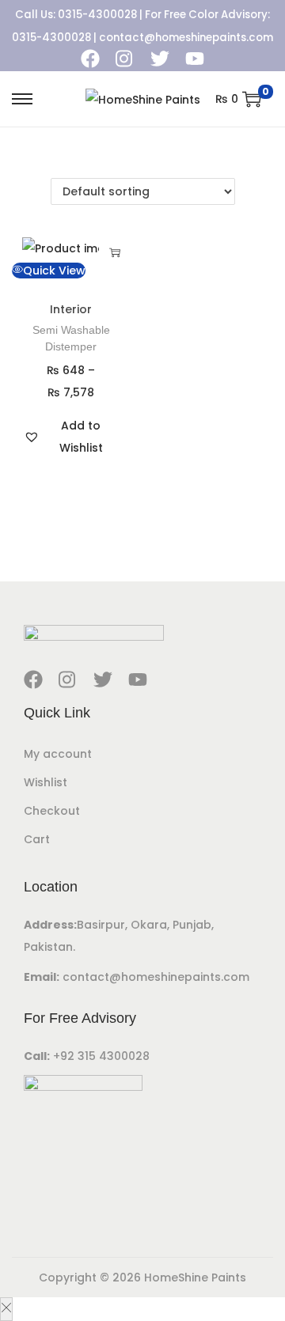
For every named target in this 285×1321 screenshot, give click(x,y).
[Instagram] (125, 58)
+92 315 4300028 (101, 1056)
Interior (71, 309)
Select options (115, 252)
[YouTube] (194, 58)
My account (58, 754)
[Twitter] (159, 58)
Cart (37, 839)
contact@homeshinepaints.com (186, 37)
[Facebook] (90, 58)
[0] (251, 98)
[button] (71, 436)
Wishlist (45, 782)
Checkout (52, 811)
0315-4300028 (97, 14)
